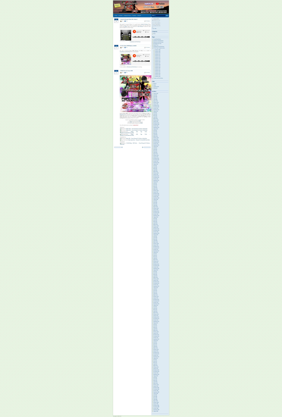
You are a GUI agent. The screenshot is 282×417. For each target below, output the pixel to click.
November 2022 (156, 159)
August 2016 (155, 270)
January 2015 (155, 297)
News (127, 47)
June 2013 (155, 325)
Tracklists (134, 15)
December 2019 (156, 211)
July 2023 (155, 148)
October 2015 (155, 284)
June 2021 (155, 184)
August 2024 (155, 128)
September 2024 (156, 127)
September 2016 (156, 268)
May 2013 (155, 327)
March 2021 (155, 189)
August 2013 (155, 322)
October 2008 (155, 408)
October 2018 (155, 231)
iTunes (154, 85)
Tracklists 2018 (157, 64)
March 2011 (155, 365)
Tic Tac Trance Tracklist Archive (159, 48)
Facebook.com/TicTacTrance (158, 40)
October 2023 (155, 143)
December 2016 (156, 264)
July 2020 (155, 200)
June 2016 (155, 272)
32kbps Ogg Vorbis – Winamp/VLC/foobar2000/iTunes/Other (139, 139)
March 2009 (155, 400)
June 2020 (155, 202)
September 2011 (156, 356)
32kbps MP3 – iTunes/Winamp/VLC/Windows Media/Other (136, 138)
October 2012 (155, 337)
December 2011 (156, 352)
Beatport (154, 83)
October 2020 (155, 196)
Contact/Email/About (157, 39)
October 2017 (155, 249)
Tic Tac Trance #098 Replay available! (128, 45)
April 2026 (155, 99)
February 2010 (156, 384)
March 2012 (155, 347)
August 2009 (155, 393)
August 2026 (155, 93)
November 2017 (156, 247)
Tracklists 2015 (157, 60)
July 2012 (155, 342)
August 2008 (155, 411)
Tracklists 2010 (157, 52)
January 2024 (155, 139)
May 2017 (155, 256)
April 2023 (155, 152)
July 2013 (155, 324)
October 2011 (155, 355)
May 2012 (155, 345)
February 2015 (156, 296)
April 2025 (155, 117)
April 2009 (155, 399)
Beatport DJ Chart (127, 15)
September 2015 (156, 286)
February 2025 (156, 120)
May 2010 (155, 380)
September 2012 (156, 339)
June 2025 (155, 114)
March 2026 (155, 100)
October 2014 (155, 302)
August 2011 (155, 358)
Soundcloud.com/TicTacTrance (135, 41)
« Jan (153, 28)
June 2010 (155, 378)
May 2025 (155, 115)
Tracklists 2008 (157, 49)
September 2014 (156, 303)
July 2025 (155, 112)
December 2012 (156, 334)
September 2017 (156, 250)
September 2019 (156, 215)
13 (158, 23)
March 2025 (155, 118)
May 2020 (155, 203)
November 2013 (156, 318)
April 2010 (155, 381)
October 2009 (155, 390)
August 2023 (155, 146)
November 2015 (156, 283)
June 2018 (155, 237)
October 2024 (155, 125)
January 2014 (155, 315)
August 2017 (155, 252)
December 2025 (156, 105)
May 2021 (155, 186)
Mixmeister (155, 88)
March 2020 (155, 206)
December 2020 (156, 193)
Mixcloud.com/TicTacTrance (132, 66)
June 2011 (155, 361)
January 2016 (155, 280)
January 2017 (155, 262)
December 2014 (156, 299)
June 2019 (155, 220)
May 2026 (155, 98)
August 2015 (155, 287)
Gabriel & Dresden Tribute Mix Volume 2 (129, 19)
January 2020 (155, 209)
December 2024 (156, 123)
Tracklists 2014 (157, 58)
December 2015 (156, 281)
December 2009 (156, 387)
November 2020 (156, 195)
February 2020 (156, 208)
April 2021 (155, 187)
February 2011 (156, 367)
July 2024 (155, 130)
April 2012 (155, 346)
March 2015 (155, 295)
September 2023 (156, 145)
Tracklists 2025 (157, 74)
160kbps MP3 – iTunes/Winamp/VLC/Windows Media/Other (136, 130)
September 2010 (156, 374)
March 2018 (155, 242)
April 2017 (155, 258)
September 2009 (156, 392)
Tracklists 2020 (157, 67)
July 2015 (155, 289)
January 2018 (155, 245)
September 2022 (156, 162)
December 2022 (156, 158)
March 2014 (155, 312)
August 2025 (155, 111)
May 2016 (155, 274)
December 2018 (156, 228)
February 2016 (156, 278)
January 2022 (155, 174)
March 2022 (155, 171)
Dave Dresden (140, 26)
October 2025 (155, 108)
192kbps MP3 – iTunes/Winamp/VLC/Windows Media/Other (136, 128)
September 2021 (156, 180)
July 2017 (155, 253)
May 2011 (155, 362)
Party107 (139, 15)
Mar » (156, 28)
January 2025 (155, 121)
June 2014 (155, 308)
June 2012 (155, 343)
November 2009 (156, 389)
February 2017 (156, 261)
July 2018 (155, 236)
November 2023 (156, 142)
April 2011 (155, 364)
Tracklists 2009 (157, 51)
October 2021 (155, 178)
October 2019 (155, 214)
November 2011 (156, 353)
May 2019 (155, 221)
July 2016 (155, 271)
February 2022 (156, 173)
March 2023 (155, 153)
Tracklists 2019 (157, 66)
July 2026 (155, 95)
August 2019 (155, 217)
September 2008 (156, 409)
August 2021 (155, 181)
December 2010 (156, 370)
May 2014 (155, 309)
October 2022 (155, 161)
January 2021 (155, 192)
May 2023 (155, 150)
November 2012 (156, 336)
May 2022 (155, 168)
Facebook (120, 15)
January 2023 (155, 156)
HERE (139, 120)
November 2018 (156, 230)
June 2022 (155, 167)
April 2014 (155, 311)
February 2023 (156, 155)
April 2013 (155, 328)
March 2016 (155, 277)
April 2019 (155, 222)
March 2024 (155, 136)
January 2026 (155, 103)
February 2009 (156, 402)
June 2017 (155, 255)
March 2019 (155, 224)
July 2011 (155, 359)
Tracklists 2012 (157, 55)
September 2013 (156, 321)
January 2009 (155, 403)
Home (116, 15)
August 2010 (155, 375)
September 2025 (156, 109)
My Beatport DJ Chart (157, 43)
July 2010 (155, 377)
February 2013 (156, 331)
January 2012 (155, 350)
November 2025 (156, 106)
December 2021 (156, 175)
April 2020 (155, 205)
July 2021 (155, 183)
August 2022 (155, 164)
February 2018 (156, 243)
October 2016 (155, 267)
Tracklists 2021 (157, 68)
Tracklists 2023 (157, 71)
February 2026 (156, 102)
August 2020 (155, 199)
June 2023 (155, 149)
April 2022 (155, 170)
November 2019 (156, 212)
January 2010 (155, 386)
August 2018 (155, 234)
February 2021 (156, 190)
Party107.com (122, 114)
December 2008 (156, 405)
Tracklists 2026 (157, 76)
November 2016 (156, 265)
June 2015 (155, 290)
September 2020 (156, 198)
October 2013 (155, 320)
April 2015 (155, 293)
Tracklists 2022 (157, 70)
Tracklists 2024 (157, 73)
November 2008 (156, 406)
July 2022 (155, 165)
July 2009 (155, 395)
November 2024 (156, 124)
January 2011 (155, 368)
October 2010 (155, 372)
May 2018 (155, 239)
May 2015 (155, 292)
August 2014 (155, 305)
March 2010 (155, 383)
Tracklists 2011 (157, 54)
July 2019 (155, 218)
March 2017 (155, 259)
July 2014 (155, 306)
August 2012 (155, 340)
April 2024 (155, 134)
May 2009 (155, 397)
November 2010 (156, 371)
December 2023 (156, 140)
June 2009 (155, 396)
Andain (125, 26)
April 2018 (155, 240)
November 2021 (156, 177)
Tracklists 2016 (157, 61)
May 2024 (155, 133)
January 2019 (155, 227)
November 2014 (156, 300)
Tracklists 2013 (157, 57)
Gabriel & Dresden (144, 24)
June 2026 (155, 96)
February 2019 (156, 225)
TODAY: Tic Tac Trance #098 (126, 70)
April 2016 (155, 275)
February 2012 (156, 349)
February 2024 (156, 137)
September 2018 (156, 233)
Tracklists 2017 (157, 63)
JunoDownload (156, 86)
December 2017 (156, 246)
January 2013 (155, 333)
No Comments (148, 47)
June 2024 (155, 131)
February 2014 (156, 314)
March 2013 (155, 330)
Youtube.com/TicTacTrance (158, 78)
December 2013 (156, 317)
